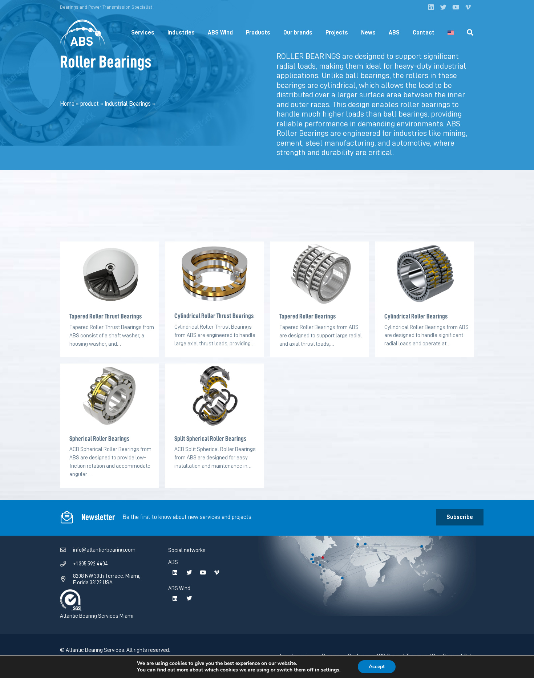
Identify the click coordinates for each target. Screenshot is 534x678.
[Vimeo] (468, 7)
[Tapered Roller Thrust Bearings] (109, 273)
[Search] (470, 32)
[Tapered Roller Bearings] (319, 273)
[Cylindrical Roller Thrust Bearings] (214, 273)
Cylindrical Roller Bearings (416, 316)
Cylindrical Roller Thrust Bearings (214, 315)
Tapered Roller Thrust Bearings (105, 316)
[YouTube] (455, 7)
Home (67, 104)
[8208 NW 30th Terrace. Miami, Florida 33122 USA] (66, 579)
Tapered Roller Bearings (307, 316)
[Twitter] (443, 7)
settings (330, 670)
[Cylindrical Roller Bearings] (424, 273)
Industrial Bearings (128, 104)
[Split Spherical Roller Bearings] (214, 396)
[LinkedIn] (431, 7)
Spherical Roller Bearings (99, 438)
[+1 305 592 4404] (66, 564)
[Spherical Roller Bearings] (109, 396)
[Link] (82, 32)
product (89, 104)
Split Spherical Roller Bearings (210, 438)
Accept (377, 666)
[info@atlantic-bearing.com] (66, 550)
